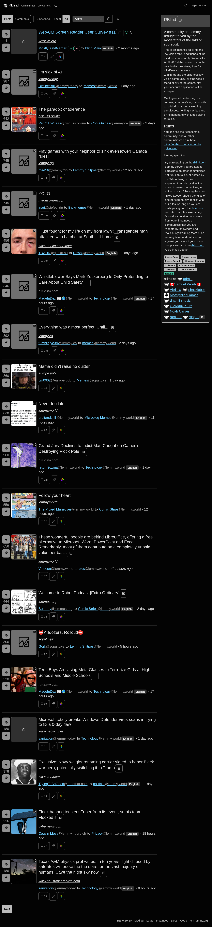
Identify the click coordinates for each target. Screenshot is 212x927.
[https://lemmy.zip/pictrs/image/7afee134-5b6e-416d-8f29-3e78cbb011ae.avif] (23, 161)
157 (46, 215)
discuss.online (49, 116)
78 (45, 178)
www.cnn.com (49, 777)
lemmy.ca (46, 336)
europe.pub (47, 373)
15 (45, 896)
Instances (162, 920)
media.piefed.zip (51, 200)
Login (194, 5)
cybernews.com (50, 826)
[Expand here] (23, 82)
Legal (149, 920)
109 (46, 93)
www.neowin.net (51, 731)
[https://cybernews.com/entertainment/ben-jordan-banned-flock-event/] (23, 821)
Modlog (169, 273)
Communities (28, 5)
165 (46, 350)
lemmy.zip (46, 163)
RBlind (14, 5)
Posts (7, 18)
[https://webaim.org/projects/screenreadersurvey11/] (23, 41)
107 (46, 261)
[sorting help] (108, 18)
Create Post (44, 5)
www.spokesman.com (55, 246)
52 (45, 430)
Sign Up (203, 5)
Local (57, 18)
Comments (22, 18)
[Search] (186, 5)
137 (46, 135)
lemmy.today (48, 79)
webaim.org (47, 41)
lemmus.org (47, 602)
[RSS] (117, 18)
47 (45, 310)
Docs (174, 920)
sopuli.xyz (46, 639)
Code (183, 920)
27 (45, 576)
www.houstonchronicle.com (59, 881)
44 (45, 388)
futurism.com (48, 291)
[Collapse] (180, 20)
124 (46, 479)
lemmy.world (48, 410)
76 (45, 796)
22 (45, 654)
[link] (52, 56)
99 (45, 703)
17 (45, 845)
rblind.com (199, 162)
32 (45, 521)
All (66, 18)
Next (7, 908)
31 (45, 746)
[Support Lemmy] (55, 5)
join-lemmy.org (199, 920)
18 (45, 617)
